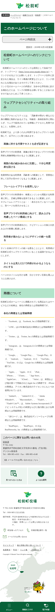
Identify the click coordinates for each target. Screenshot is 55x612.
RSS (15, 550)
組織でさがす (28, 15)
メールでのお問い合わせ (17, 537)
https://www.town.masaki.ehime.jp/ (34, 72)
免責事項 (6, 550)
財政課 (37, 15)
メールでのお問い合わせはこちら (22, 460)
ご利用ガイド (36, 550)
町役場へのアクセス (15, 530)
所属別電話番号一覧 (39, 530)
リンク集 (23, 550)
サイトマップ (8, 545)
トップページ (15, 15)
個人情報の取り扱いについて (29, 545)
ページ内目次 (27, 39)
